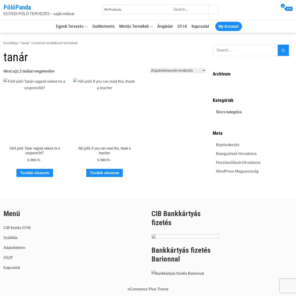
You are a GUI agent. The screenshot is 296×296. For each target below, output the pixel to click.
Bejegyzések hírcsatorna (236, 154)
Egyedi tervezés (70, 26)
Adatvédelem (14, 248)
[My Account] (276, 9)
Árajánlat (165, 26)
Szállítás (10, 238)
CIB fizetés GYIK (17, 228)
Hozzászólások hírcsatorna (238, 162)
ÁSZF (8, 258)
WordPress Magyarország (237, 171)
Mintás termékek (134, 26)
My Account (229, 26)
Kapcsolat (200, 26)
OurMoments (103, 26)
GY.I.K (182, 26)
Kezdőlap (10, 43)
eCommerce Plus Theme (148, 289)
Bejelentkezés (227, 145)
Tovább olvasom (34, 173)
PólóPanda (17, 7)
